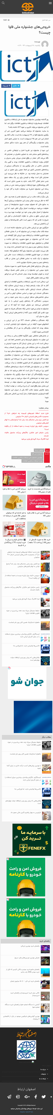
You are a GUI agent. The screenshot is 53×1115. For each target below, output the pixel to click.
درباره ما (43, 1069)
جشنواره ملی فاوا (37, 454)
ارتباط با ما (42, 1079)
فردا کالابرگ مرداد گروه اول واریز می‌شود (34, 439)
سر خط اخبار (46, 20)
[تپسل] (9, 668)
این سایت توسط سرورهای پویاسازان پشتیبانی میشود (26, 1109)
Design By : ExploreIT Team (26, 1112)
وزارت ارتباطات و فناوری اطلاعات (32, 461)
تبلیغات (43, 1074)
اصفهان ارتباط (39, 450)
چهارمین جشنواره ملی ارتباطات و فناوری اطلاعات (27, 457)
